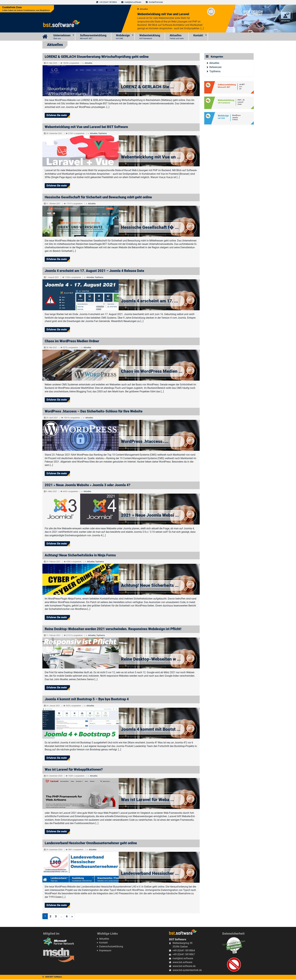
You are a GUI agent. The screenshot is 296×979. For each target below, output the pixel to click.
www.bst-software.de (184, 966)
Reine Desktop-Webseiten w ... (151, 659)
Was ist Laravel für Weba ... (147, 799)
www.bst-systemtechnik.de (187, 970)
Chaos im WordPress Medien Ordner (72, 341)
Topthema (102, 133)
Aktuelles (177, 37)
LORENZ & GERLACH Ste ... (147, 86)
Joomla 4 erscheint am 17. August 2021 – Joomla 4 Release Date (94, 271)
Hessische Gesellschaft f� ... (150, 227)
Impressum (105, 950)
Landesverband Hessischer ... (150, 873)
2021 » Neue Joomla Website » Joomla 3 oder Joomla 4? (87, 485)
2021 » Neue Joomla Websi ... (150, 515)
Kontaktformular (156, 2)
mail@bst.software (133, 2)
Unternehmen (61, 37)
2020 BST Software (53, 977)
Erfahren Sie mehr (57, 115)
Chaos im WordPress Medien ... (151, 371)
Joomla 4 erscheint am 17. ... (149, 300)
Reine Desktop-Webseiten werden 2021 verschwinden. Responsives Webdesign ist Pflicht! (113, 629)
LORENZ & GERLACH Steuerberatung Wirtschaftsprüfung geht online (97, 57)
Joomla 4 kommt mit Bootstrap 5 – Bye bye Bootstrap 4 (87, 699)
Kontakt (198, 35)
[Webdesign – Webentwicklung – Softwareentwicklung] (45, 36)
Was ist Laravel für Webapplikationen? (74, 769)
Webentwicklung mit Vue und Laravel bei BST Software (86, 127)
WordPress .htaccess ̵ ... (144, 441)
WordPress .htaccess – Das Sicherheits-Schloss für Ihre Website (93, 411)
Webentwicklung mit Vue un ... (151, 157)
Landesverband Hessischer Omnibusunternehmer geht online (91, 843)
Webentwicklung (149, 37)
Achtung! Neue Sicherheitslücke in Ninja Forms (80, 555)
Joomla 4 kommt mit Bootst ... (150, 729)
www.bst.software (182, 962)
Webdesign (123, 37)
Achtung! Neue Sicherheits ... (150, 585)
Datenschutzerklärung (111, 946)
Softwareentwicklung (93, 37)
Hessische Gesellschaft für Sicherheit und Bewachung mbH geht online (98, 197)
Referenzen (215, 67)
